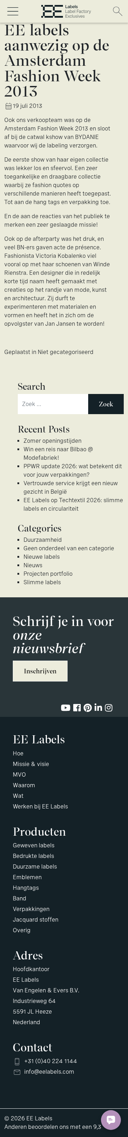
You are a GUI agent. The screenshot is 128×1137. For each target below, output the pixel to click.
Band (19, 898)
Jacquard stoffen (35, 919)
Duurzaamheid (42, 539)
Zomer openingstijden (52, 440)
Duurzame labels (35, 866)
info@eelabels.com (49, 1071)
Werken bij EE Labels (40, 806)
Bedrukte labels (33, 856)
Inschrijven (40, 671)
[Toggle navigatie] (12, 11)
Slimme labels (42, 582)
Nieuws (32, 565)
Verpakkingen (31, 909)
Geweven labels (33, 845)
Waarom (24, 785)
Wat (18, 796)
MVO (19, 774)
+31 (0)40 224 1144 (50, 1061)
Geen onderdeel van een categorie (68, 548)
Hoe (18, 753)
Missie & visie (31, 764)
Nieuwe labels (41, 556)
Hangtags (26, 887)
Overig (22, 930)
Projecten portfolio (48, 573)
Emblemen (27, 877)
